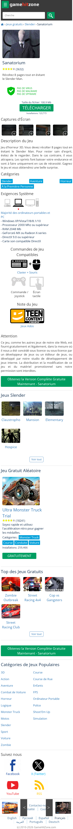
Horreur (6, 699)
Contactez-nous (39, 805)
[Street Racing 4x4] (32, 584)
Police (37, 705)
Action (5, 679)
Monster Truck (10, 712)
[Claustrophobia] (11, 409)
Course (38, 672)
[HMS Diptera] (59, 807)
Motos (5, 718)
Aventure (7, 685)
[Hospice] (11, 436)
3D (3, 672)
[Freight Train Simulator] (13, 807)
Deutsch (54, 822)
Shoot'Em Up (41, 712)
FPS (35, 692)
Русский (28, 818)
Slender (30, 24)
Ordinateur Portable (46, 699)
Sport (4, 732)
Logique (6, 705)
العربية (20, 822)
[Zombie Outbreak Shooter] (11, 584)
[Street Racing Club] (11, 611)
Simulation (40, 718)
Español (44, 818)
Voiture (6, 738)
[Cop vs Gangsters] (54, 584)
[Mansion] (32, 409)
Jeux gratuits (14, 24)
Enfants (38, 685)
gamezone (24, 4)
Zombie (6, 745)
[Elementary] (54, 409)
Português (37, 822)
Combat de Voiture (13, 692)
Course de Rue (43, 679)
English (12, 818)
